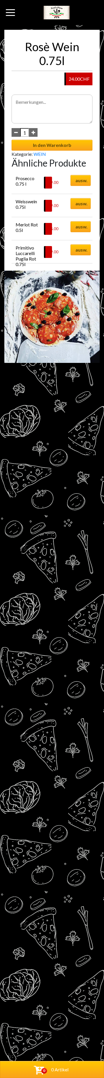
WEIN (40, 154)
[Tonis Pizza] (57, 12)
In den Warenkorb (52, 145)
